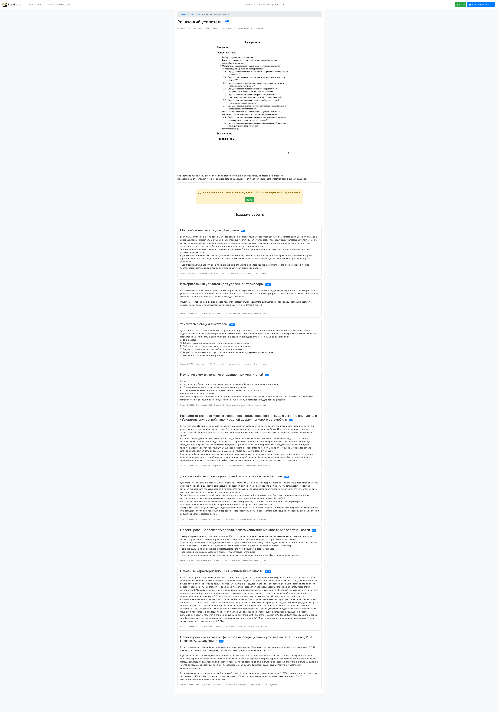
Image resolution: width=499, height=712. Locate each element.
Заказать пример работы (60, 4)
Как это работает (36, 4)
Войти (461, 4)
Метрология (197, 14)
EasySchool (14, 4)
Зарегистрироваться (482, 4)
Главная (183, 14)
